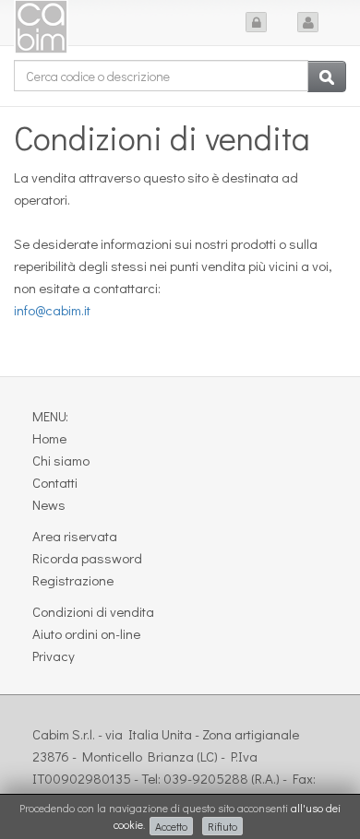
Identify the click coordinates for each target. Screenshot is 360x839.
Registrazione (73, 580)
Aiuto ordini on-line (86, 633)
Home (49, 438)
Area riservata (74, 535)
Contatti (55, 482)
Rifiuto (222, 826)
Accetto (171, 826)
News (49, 504)
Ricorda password (87, 558)
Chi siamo (61, 460)
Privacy (53, 655)
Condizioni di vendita (93, 611)
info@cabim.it (52, 310)
